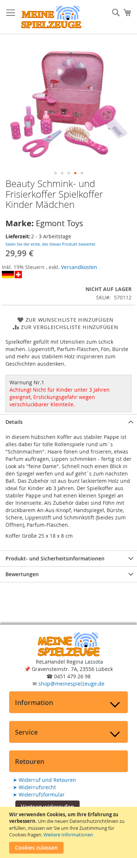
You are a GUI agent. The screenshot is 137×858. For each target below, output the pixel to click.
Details (14, 421)
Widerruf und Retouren (44, 779)
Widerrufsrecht (34, 787)
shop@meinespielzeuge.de (71, 683)
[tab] (68, 422)
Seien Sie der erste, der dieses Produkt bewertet (50, 244)
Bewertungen (22, 574)
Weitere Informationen (68, 834)
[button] (55, 173)
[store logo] (51, 17)
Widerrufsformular (39, 794)
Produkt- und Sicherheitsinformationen (54, 558)
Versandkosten (79, 267)
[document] (69, 832)
